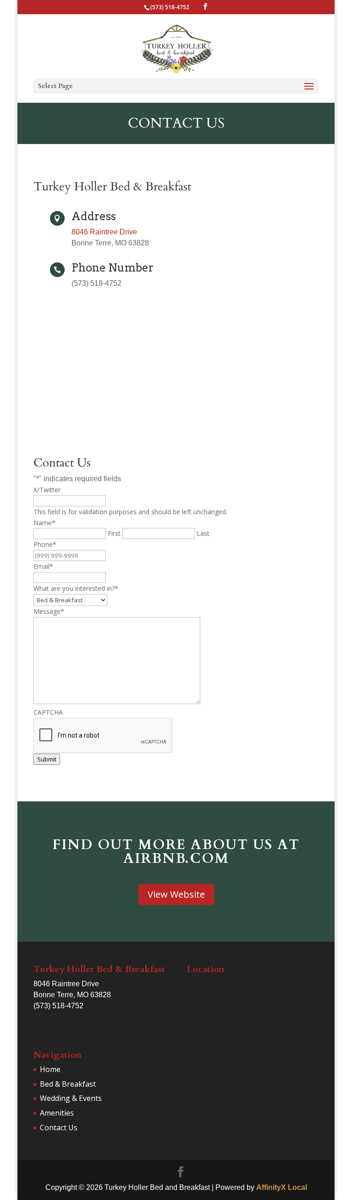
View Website (176, 894)
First (114, 533)
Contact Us (58, 1127)
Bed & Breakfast (68, 1084)
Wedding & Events (71, 1098)
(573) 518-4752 (169, 7)
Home (50, 1069)
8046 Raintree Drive (104, 232)
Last (203, 533)
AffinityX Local (281, 1187)
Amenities (57, 1113)
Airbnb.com (176, 858)
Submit (46, 759)
